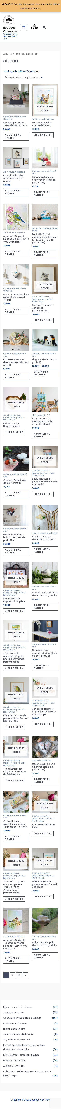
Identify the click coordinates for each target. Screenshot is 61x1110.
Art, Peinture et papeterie (16, 1039)
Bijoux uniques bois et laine (17, 1007)
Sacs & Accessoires (13, 1012)
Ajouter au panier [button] (13, 136)
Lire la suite (43, 135)
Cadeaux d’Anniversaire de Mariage (22, 1017)
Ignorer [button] (37, 8)
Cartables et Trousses (15, 1023)
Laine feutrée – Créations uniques (21, 1055)
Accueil (7, 54)
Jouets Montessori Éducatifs (18, 1034)
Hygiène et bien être (14, 1028)
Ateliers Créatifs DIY (14, 1066)
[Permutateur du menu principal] (23, 27)
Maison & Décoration (14, 1060)
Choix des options (41, 373)
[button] (44, 27)
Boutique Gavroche (10, 29)
